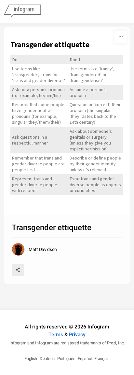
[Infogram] (22, 12)
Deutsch (47, 358)
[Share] (18, 270)
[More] (120, 37)
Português (66, 358)
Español (85, 358)
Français (102, 358)
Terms (55, 334)
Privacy (77, 334)
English (30, 358)
